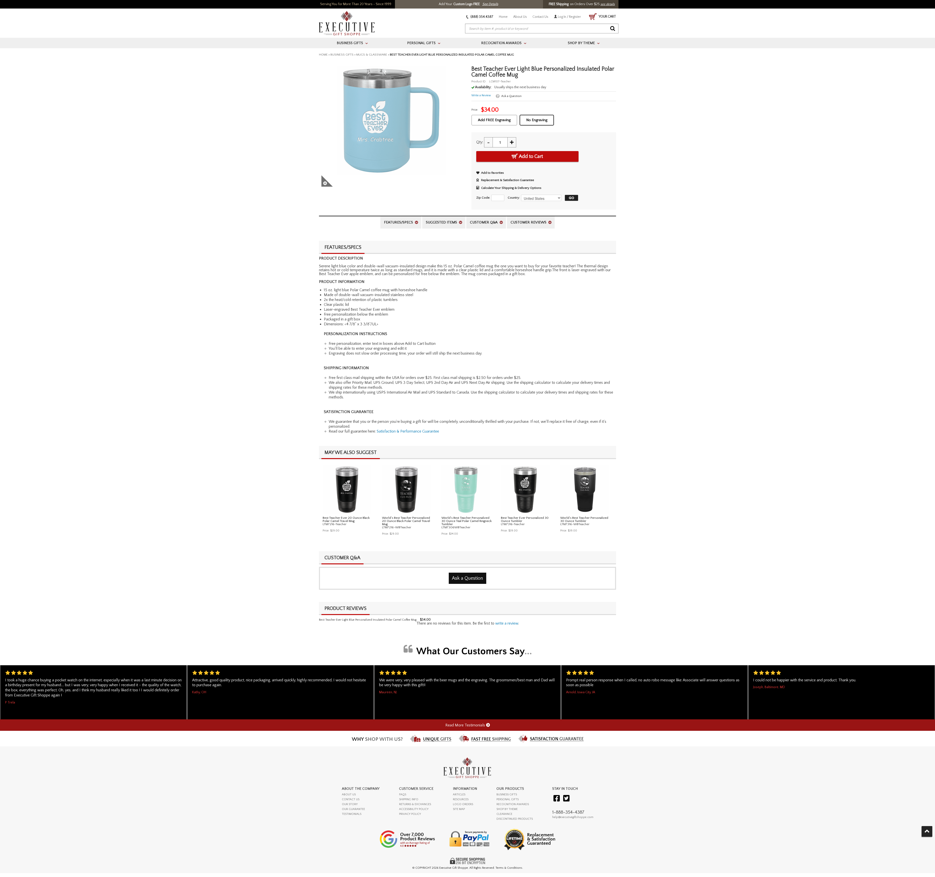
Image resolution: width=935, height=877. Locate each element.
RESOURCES (460, 799)
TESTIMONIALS (351, 814)
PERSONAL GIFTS (507, 799)
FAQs (402, 794)
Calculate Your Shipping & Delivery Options (511, 188)
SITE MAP (459, 809)
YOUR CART (607, 17)
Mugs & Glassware (371, 54)
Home (503, 17)
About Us (520, 17)
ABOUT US (349, 794)
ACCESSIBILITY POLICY (414, 809)
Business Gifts (342, 54)
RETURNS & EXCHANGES (415, 804)
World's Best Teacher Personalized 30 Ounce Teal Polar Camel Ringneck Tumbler (466, 521)
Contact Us (540, 17)
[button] (570, 198)
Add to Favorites (492, 172)
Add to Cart (530, 156)
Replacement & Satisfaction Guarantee (507, 180)
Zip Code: (483, 197)
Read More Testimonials (465, 725)
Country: (514, 197)
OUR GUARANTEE (353, 809)
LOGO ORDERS (463, 804)
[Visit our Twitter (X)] (566, 798)
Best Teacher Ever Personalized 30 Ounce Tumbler (525, 519)
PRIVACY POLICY (410, 814)
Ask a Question (511, 96)
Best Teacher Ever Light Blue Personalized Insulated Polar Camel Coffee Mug (367, 619)
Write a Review (481, 95)
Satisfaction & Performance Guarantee (408, 431)
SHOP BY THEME (507, 809)
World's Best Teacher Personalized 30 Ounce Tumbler (584, 519)
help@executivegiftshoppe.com (572, 817)
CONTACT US (350, 799)
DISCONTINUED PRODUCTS (514, 818)
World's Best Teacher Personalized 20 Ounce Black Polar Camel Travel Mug (406, 521)
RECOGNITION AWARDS (512, 804)
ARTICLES (459, 794)
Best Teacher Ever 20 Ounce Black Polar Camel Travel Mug (346, 519)
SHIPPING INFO (408, 799)
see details (607, 4)
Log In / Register (569, 17)
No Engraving (536, 120)
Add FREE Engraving (494, 120)
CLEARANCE (504, 814)
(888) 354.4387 (481, 17)
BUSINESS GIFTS (506, 794)
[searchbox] (541, 29)
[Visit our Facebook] (556, 798)
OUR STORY (350, 804)
